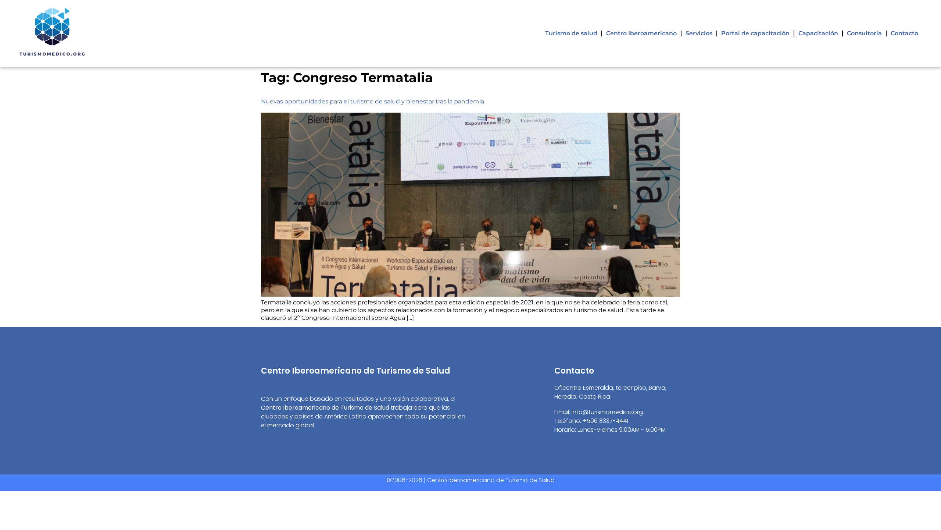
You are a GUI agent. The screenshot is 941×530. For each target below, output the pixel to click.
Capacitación (818, 33)
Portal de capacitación (755, 33)
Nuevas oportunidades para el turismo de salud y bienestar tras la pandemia (372, 101)
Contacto (904, 33)
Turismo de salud (571, 33)
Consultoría (864, 33)
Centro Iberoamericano (641, 33)
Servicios (699, 33)
